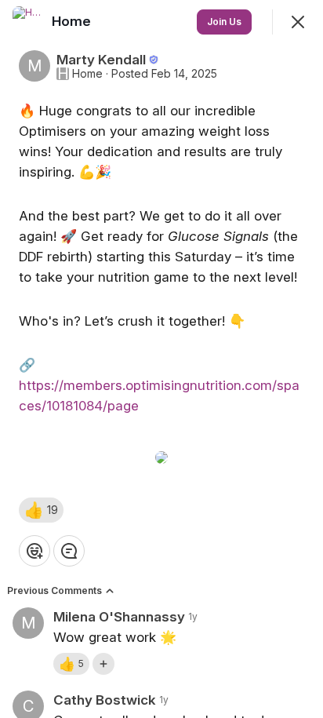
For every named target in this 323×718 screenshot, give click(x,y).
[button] (41, 510)
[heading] (73, 21)
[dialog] (161, 359)
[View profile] (28, 22)
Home (87, 73)
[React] (34, 551)
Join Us (224, 21)
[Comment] (69, 551)
